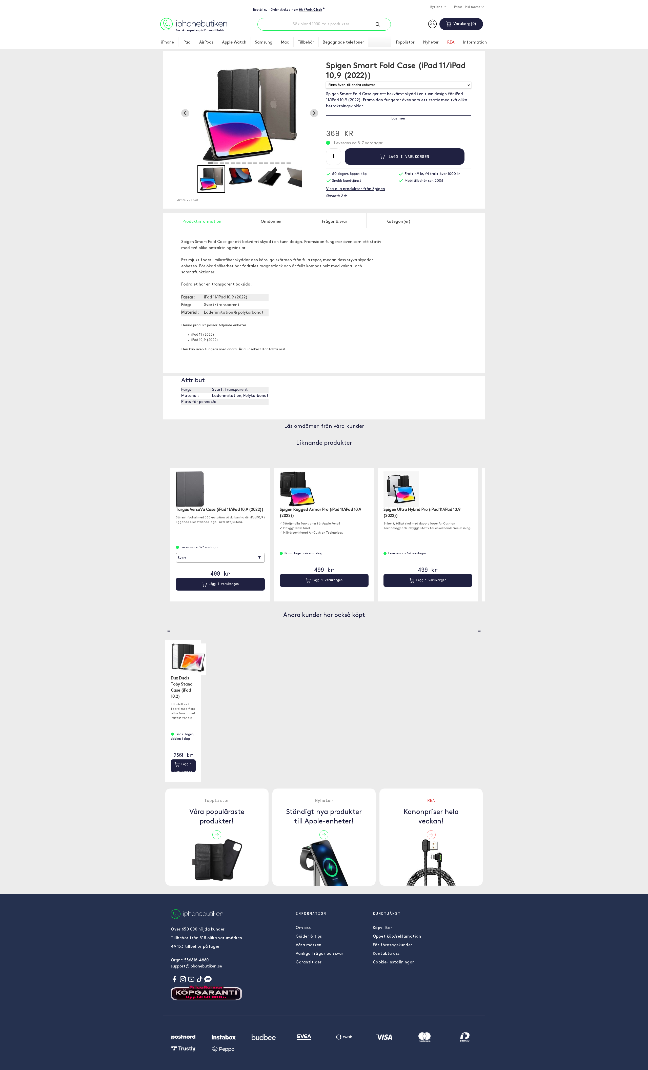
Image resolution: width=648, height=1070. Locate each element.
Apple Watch (234, 43)
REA (451, 43)
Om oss (303, 928)
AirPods (206, 43)
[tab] (210, 163)
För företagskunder (392, 945)
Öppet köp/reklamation (397, 937)
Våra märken (308, 945)
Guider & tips (309, 937)
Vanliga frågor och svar (319, 954)
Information (475, 43)
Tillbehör (306, 43)
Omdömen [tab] (271, 222)
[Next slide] (314, 113)
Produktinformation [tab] (202, 222)
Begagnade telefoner (343, 43)
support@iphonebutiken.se (196, 966)
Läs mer (398, 118)
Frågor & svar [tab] (334, 222)
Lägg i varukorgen (407, 156)
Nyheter (431, 43)
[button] (211, 179)
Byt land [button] (436, 7)
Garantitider (308, 962)
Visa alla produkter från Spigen (355, 189)
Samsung (263, 43)
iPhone (167, 43)
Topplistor (405, 43)
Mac (285, 43)
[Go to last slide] (185, 113)
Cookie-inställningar (393, 962)
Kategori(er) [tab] (399, 222)
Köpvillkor (382, 928)
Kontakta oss (386, 954)
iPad (187, 43)
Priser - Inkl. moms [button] (467, 7)
